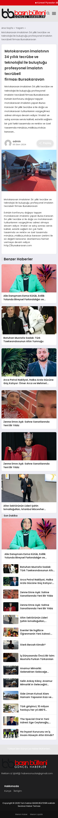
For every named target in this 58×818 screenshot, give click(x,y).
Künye (7, 790)
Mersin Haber (21, 814)
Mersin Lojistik (36, 814)
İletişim (18, 790)
